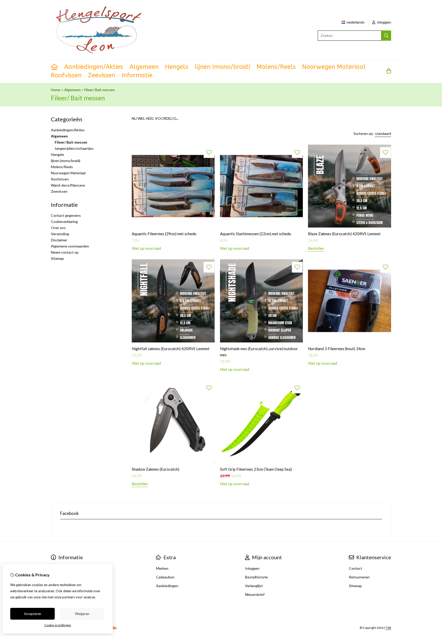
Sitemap (57, 258)
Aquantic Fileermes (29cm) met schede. (164, 233)
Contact (355, 568)
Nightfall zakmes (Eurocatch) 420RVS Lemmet (170, 348)
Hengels (176, 66)
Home (55, 90)
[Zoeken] (386, 35)
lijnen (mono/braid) (222, 66)
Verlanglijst (254, 586)
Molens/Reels (276, 66)
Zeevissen (101, 75)
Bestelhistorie (256, 577)
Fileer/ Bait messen (99, 90)
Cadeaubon (165, 577)
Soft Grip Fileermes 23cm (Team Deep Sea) (256, 469)
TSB (388, 628)
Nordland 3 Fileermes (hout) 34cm (336, 348)
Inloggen (252, 568)
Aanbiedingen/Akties (93, 66)
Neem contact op (65, 252)
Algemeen (144, 66)
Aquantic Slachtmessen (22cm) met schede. (256, 233)
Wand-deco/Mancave (68, 185)
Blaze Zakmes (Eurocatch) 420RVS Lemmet (344, 233)
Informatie (137, 75)
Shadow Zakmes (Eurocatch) (155, 469)
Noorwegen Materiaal (334, 66)
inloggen (384, 22)
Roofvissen (66, 75)
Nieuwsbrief (254, 594)
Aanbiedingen (167, 586)
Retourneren (359, 577)
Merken (162, 568)
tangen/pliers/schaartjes (74, 148)
